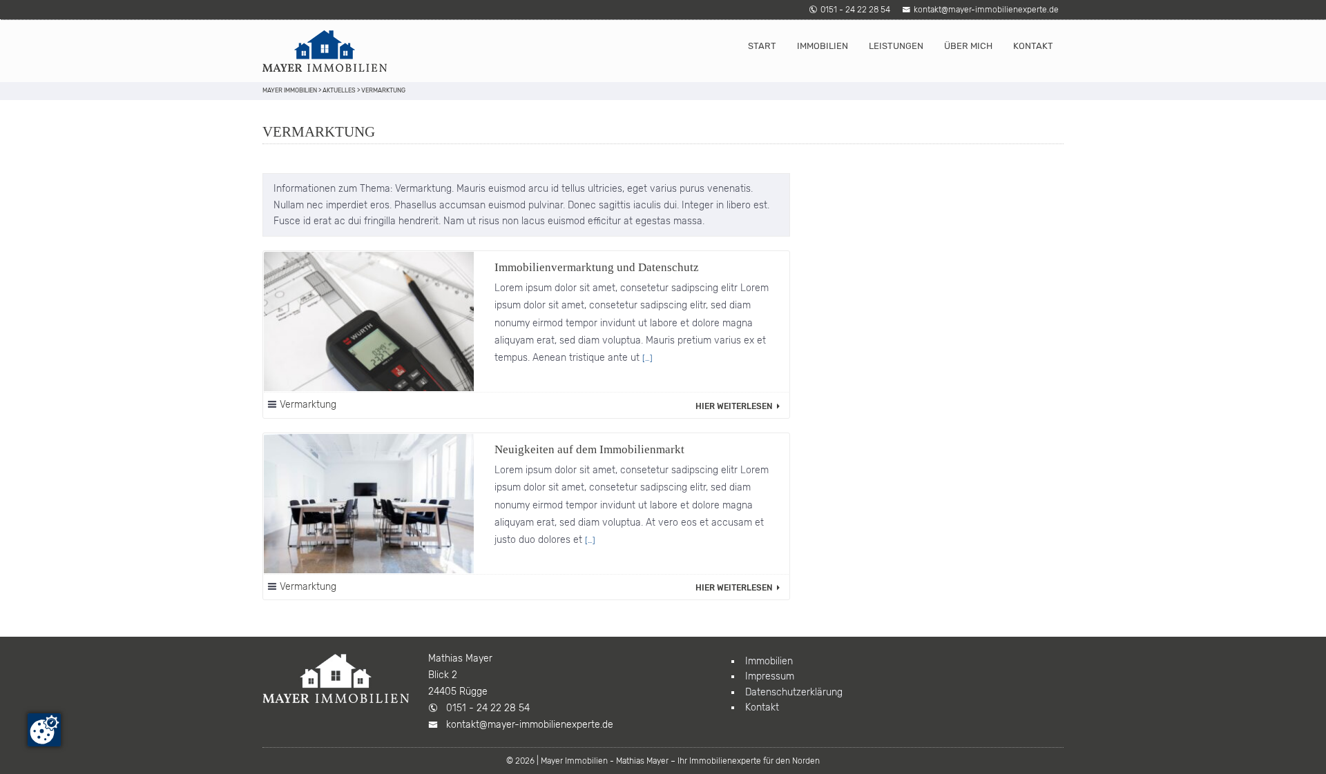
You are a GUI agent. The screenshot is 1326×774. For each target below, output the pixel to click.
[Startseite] (324, 51)
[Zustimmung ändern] (44, 729)
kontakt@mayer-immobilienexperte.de (986, 9)
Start (762, 46)
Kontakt (1033, 46)
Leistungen (896, 46)
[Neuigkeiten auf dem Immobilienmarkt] (369, 504)
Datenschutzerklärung (794, 692)
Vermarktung (308, 404)
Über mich (968, 46)
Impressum (769, 676)
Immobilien (822, 46)
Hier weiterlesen (734, 406)
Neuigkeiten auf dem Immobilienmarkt (589, 449)
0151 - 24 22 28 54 (855, 9)
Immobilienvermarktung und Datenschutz (596, 267)
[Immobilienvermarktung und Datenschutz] (369, 322)
